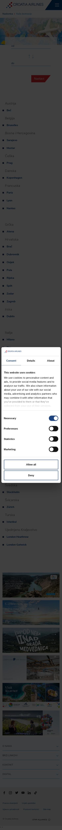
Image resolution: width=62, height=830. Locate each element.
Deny (31, 475)
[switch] (53, 428)
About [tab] (50, 360)
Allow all (31, 464)
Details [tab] (31, 360)
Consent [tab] (11, 360)
